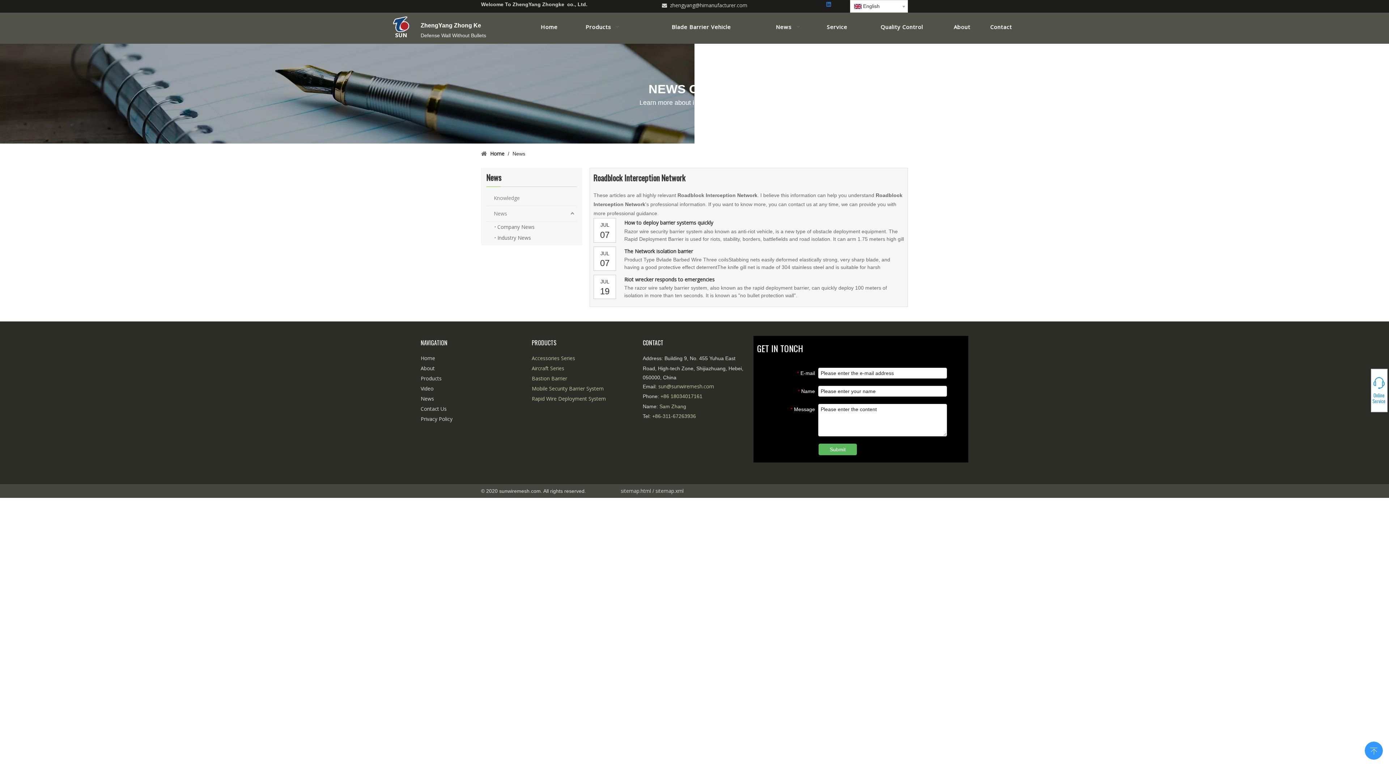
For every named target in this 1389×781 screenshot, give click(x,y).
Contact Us (434, 408)
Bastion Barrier (549, 378)
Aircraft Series (548, 368)
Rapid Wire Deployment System (569, 398)
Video (427, 388)
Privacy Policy (437, 418)
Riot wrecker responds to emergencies (669, 279)
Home (428, 358)
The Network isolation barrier (658, 251)
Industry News (514, 237)
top (1374, 750)
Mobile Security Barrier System (568, 388)
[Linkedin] (829, 5)
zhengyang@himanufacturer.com (708, 5)
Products (431, 378)
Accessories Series (553, 358)
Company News (516, 226)
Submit (838, 449)
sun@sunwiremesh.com (686, 386)
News (500, 213)
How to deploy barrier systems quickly (668, 222)
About (428, 368)
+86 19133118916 (1363, 390)
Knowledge (507, 198)
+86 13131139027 (1363, 392)
